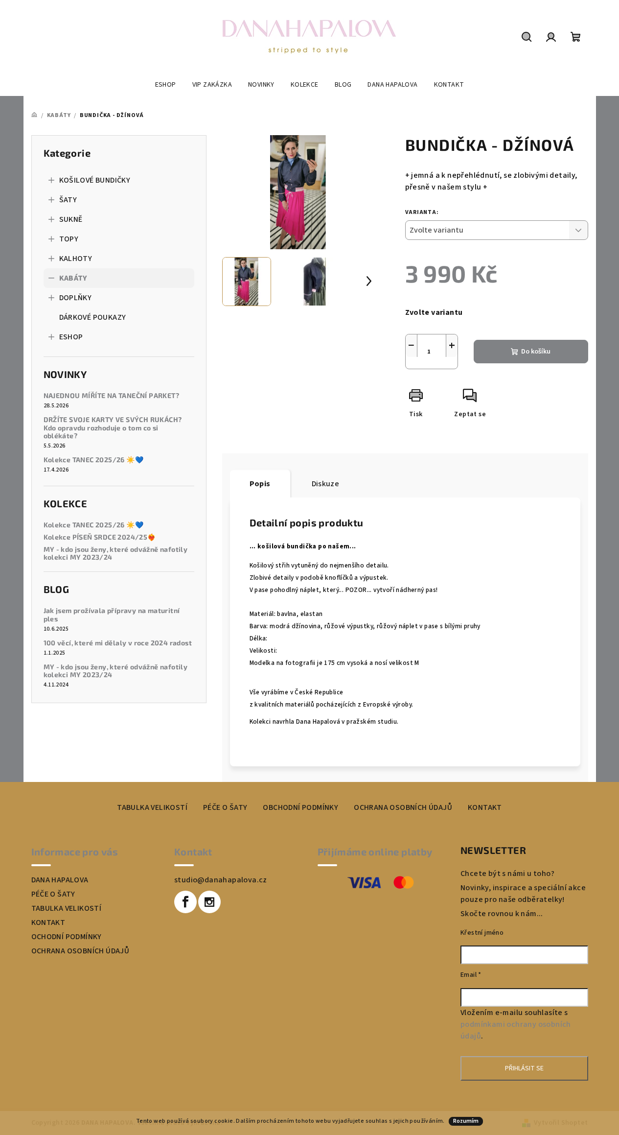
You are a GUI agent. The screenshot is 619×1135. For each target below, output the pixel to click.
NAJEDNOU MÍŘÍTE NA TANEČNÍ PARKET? (112, 396)
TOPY (69, 239)
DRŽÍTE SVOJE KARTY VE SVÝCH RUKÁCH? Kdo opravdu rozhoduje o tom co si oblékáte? (113, 428)
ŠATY (68, 199)
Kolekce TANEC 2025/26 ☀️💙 (94, 460)
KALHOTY (75, 258)
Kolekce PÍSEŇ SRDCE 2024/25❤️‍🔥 (100, 537)
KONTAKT (485, 807)
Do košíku (535, 351)
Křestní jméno (482, 933)
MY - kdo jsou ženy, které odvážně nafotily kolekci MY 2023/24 (116, 553)
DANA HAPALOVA (60, 880)
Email (470, 975)
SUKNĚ (71, 219)
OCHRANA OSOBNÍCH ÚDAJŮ (403, 807)
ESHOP (71, 336)
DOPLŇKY (75, 297)
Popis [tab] (260, 483)
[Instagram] (209, 902)
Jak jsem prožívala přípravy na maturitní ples (112, 615)
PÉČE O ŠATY (225, 807)
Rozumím (466, 1121)
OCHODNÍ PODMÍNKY (66, 936)
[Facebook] (185, 902)
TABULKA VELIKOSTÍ (152, 807)
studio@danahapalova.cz (220, 880)
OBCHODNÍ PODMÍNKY (300, 807)
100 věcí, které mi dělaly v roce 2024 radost (118, 643)
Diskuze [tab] (326, 483)
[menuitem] (165, 84)
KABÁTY (73, 278)
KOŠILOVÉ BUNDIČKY (95, 180)
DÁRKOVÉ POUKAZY (92, 317)
